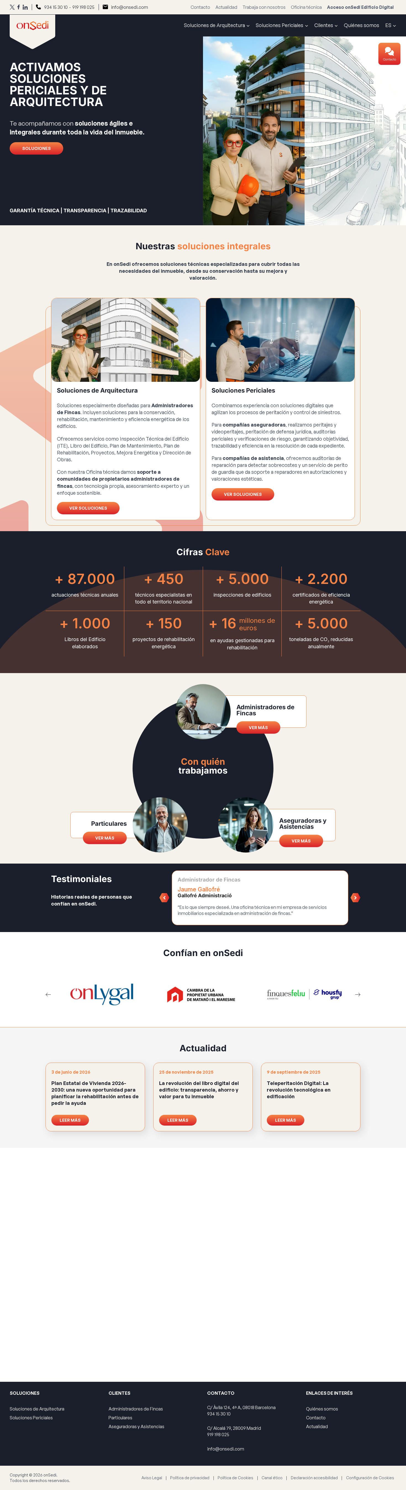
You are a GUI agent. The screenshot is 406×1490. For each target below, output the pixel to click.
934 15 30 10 (56, 7)
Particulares (120, 1417)
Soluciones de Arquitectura (37, 1409)
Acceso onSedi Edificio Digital (360, 7)
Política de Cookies (235, 1478)
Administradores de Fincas (136, 1409)
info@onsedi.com (129, 7)
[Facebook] (18, 7)
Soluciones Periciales (31, 1417)
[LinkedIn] (25, 7)
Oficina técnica (306, 7)
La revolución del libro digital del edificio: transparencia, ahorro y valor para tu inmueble (199, 1089)
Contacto (389, 59)
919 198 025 (83, 7)
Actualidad (226, 7)
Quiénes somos (361, 25)
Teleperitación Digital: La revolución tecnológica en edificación (299, 1089)
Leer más (70, 1120)
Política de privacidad (189, 1478)
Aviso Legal (151, 1478)
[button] (164, 898)
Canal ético (272, 1478)
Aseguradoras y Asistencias (136, 1426)
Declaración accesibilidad (314, 1478)
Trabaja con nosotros (264, 7)
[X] (12, 7)
